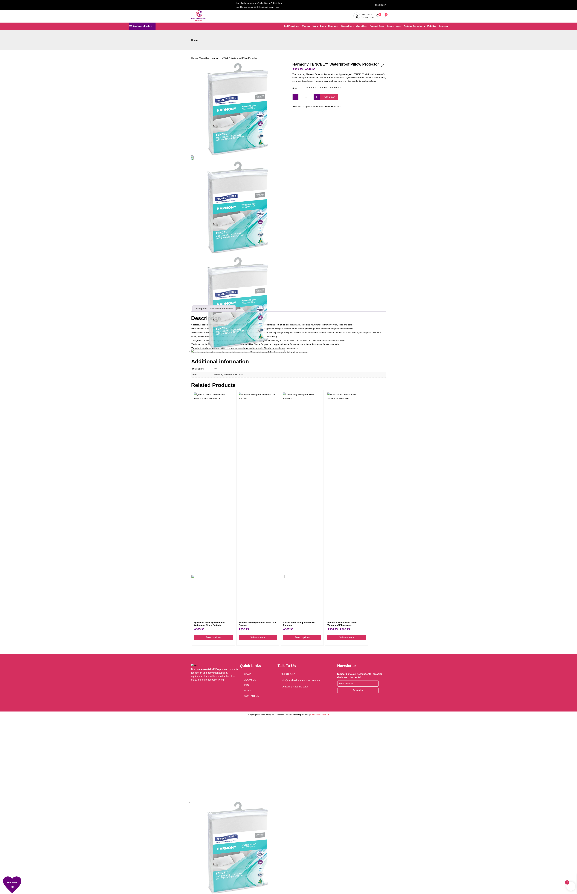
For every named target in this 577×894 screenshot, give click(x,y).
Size (294, 88)
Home (194, 40)
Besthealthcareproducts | (298, 714)
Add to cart (329, 97)
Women (305, 26)
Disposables (346, 26)
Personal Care (376, 26)
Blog (247, 690)
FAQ (246, 685)
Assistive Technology (414, 26)
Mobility (431, 26)
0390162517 (288, 674)
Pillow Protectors (333, 106)
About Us (250, 679)
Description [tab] (201, 308)
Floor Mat (332, 26)
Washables (361, 26)
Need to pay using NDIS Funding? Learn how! (257, 7)
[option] (311, 87)
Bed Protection (291, 26)
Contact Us (251, 696)
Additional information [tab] (221, 308)
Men (314, 26)
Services (443, 26)
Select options (213, 637)
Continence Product (142, 26)
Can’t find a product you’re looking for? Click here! (259, 3)
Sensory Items (393, 26)
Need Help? (379, 5)
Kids (322, 26)
